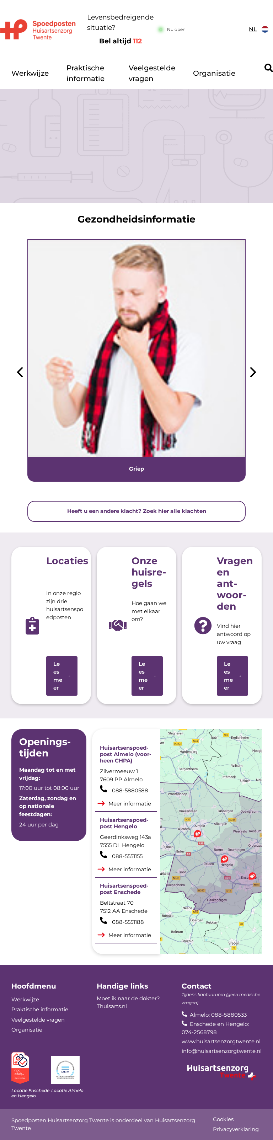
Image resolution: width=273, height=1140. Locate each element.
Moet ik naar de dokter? (128, 998)
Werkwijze (30, 73)
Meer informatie (129, 803)
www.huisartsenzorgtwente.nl (221, 1041)
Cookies (223, 1119)
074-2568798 (199, 1032)
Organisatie (214, 73)
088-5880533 (229, 1014)
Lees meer (57, 675)
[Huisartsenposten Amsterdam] (38, 29)
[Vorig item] (19, 373)
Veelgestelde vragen (152, 73)
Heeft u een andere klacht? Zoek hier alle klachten (136, 511)
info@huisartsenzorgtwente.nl (222, 1051)
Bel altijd (120, 41)
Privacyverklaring (236, 1129)
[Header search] (268, 68)
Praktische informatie (85, 73)
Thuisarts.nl (112, 1006)
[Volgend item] (253, 373)
